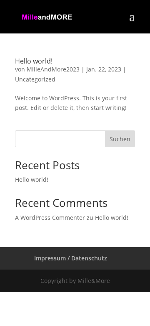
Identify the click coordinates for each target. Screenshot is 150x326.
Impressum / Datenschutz (70, 258)
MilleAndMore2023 (53, 69)
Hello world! (33, 61)
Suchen (120, 139)
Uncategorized (35, 79)
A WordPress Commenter (50, 218)
